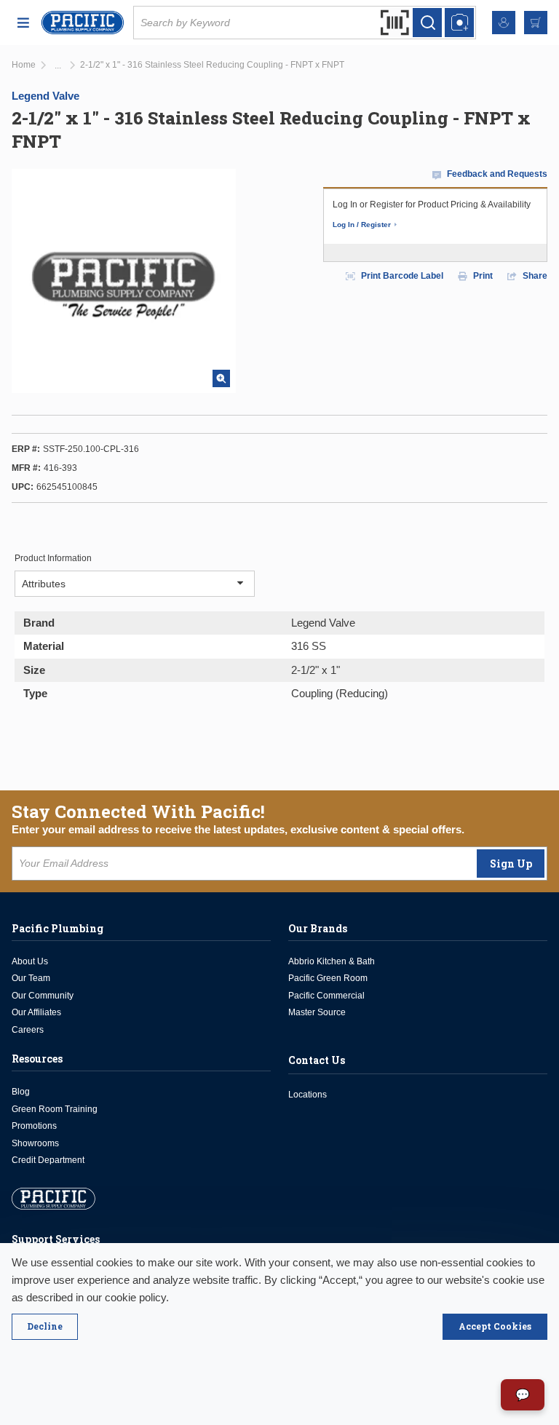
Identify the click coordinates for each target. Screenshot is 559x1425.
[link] (58, 66)
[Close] (45, 1327)
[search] (427, 22)
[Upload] (459, 22)
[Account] (503, 22)
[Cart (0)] (535, 22)
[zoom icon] (221, 378)
